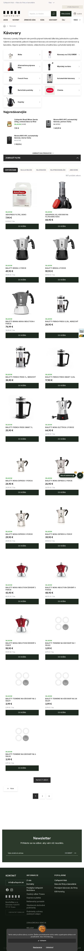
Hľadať (53, 14)
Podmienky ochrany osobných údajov (35, 912)
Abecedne (74, 170)
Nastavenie (37, 947)
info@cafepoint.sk (16, 882)
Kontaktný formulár (16, 912)
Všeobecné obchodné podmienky (36, 906)
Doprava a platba (34, 898)
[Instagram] (11, 889)
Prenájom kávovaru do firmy (66, 888)
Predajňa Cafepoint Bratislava (35, 889)
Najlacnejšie (26, 170)
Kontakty (30, 884)
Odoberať (68, 853)
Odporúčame (10, 170)
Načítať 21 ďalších (42, 780)
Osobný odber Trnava (36, 894)
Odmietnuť (49, 947)
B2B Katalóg (59, 892)
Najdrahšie (41, 170)
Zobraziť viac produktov (42, 153)
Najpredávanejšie (57, 170)
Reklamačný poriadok (35, 901)
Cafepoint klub (8, 3)
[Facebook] (7, 889)
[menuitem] (6, 20)
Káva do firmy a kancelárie (25, 3)
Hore (12, 788)
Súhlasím (43, 941)
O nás (29, 880)
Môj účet (30, 928)
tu (52, 937)
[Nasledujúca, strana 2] (42, 796)
